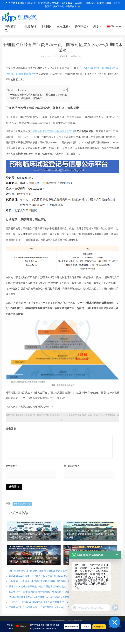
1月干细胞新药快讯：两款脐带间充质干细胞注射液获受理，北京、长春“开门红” (49, 571)
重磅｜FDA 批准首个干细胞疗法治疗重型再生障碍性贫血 (37, 586)
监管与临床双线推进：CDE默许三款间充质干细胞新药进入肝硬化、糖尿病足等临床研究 (53, 576)
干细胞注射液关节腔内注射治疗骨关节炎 (52, 131)
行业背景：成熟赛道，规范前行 (26, 98)
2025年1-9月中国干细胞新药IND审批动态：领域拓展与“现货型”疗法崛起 (45, 592)
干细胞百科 (28, 26)
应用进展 (62, 26)
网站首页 (11, 26)
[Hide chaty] (114, 622)
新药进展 (64, 56)
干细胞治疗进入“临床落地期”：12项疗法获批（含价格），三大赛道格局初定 (47, 607)
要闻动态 (81, 26)
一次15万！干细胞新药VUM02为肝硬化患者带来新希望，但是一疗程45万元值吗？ (50, 602)
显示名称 (11, 466)
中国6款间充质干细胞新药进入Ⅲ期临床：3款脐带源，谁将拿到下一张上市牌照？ (49, 597)
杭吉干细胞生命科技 (19, 17)
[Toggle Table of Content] (63, 89)
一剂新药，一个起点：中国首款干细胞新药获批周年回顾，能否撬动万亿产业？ (48, 581)
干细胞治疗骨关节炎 (22, 503)
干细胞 (45, 26)
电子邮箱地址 (71, 466)
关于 (96, 26)
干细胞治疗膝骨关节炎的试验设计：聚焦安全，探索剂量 (38, 94)
